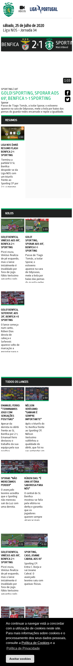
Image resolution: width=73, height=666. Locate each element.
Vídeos (22, 11)
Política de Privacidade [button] (23, 648)
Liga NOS (10, 30)
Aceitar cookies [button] (20, 658)
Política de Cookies (35, 643)
